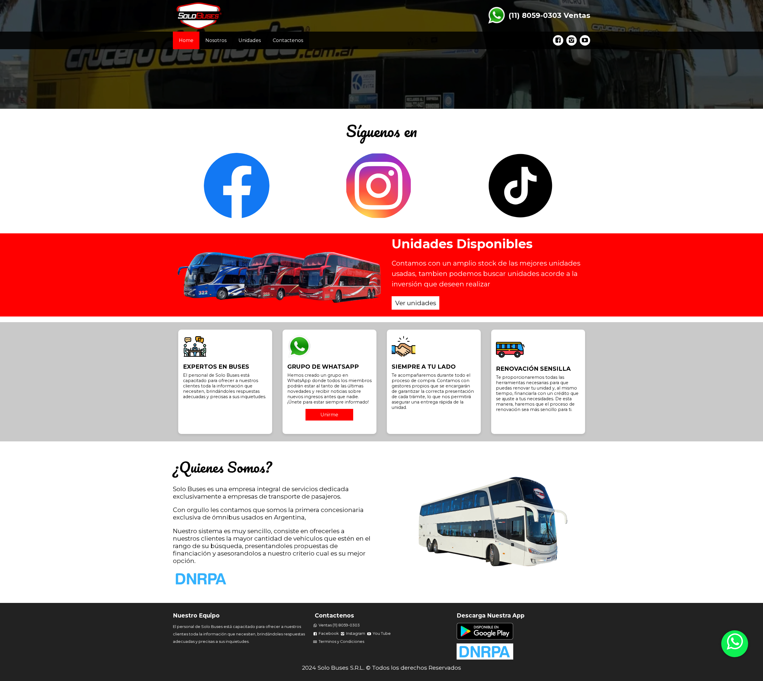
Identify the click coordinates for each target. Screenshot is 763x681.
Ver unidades (415, 303)
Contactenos (288, 40)
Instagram (355, 633)
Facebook (329, 633)
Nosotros (216, 40)
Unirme (329, 415)
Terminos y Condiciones (341, 641)
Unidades (249, 40)
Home (186, 40)
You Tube (382, 633)
